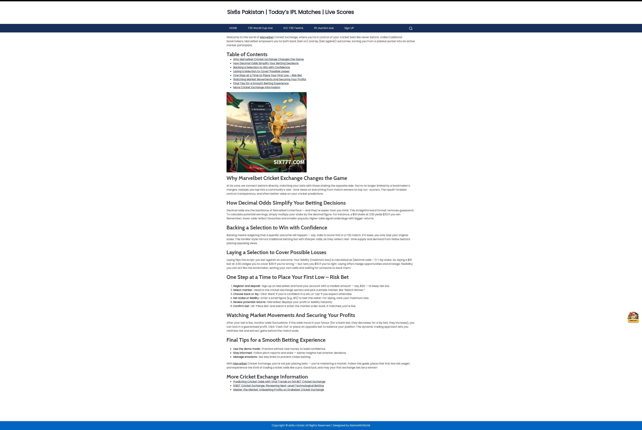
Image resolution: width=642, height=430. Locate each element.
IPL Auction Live (324, 28)
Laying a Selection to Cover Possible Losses (261, 71)
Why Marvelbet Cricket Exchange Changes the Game (268, 59)
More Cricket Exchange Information (256, 87)
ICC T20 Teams (293, 28)
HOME (233, 28)
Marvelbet (267, 37)
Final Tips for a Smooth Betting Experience (261, 83)
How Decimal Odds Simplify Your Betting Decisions (266, 63)
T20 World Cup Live (260, 28)
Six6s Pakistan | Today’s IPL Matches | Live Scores (290, 12)
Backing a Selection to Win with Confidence (261, 67)
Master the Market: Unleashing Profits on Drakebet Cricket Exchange (278, 390)
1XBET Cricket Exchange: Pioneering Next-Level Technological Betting (278, 386)
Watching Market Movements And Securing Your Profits (269, 79)
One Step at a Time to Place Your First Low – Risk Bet (267, 75)
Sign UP (349, 28)
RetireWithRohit (360, 425)
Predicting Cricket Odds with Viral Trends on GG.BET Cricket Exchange (279, 382)
